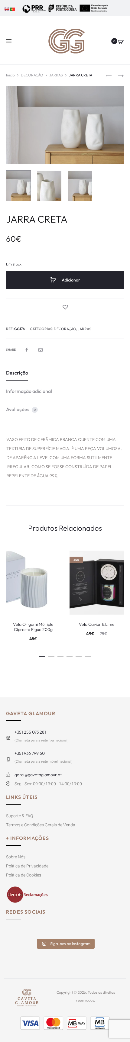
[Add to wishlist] (65, 307)
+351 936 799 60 (30, 753)
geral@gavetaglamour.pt (38, 774)
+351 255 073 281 (30, 732)
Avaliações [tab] (21, 409)
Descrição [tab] (17, 373)
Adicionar (70, 280)
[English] (7, 8)
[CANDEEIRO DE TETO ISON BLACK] (118, 75)
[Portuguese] (12, 8)
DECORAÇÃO (32, 75)
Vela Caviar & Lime (97, 624)
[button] (42, 655)
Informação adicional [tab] (29, 391)
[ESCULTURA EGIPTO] (109, 75)
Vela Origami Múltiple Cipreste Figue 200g (33, 627)
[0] (121, 41)
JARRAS (56, 75)
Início (10, 75)
